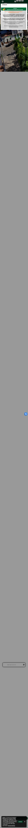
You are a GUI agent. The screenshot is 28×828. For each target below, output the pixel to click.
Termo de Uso (11, 825)
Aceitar (20, 821)
